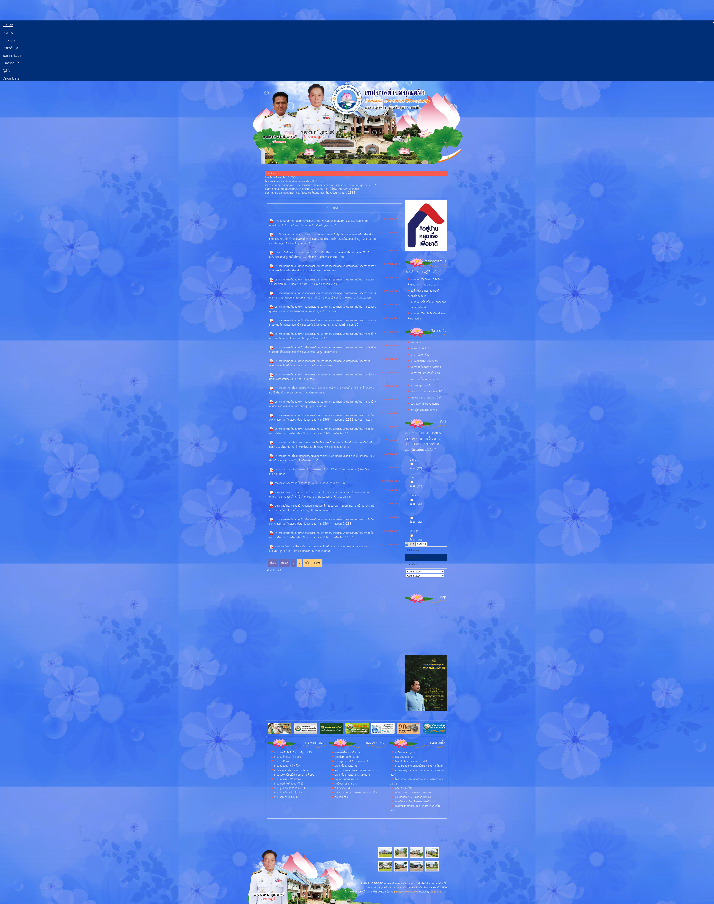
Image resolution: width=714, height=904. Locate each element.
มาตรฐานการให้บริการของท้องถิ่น (352, 761)
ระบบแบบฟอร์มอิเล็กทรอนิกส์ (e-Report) (295, 775)
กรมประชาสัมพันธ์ (404, 757)
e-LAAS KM (342, 788)
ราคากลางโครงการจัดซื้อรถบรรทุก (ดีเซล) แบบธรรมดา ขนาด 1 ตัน (310, 483)
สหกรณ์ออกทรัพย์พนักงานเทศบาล (352, 775)
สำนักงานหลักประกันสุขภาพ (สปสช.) (293, 770)
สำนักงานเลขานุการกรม (407, 752)
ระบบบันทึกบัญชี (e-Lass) (288, 757)
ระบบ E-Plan (281, 761)
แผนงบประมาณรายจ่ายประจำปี (426, 392)
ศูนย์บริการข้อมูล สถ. (346, 784)
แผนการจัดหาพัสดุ (420, 355)
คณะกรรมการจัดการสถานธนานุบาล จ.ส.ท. (357, 770)
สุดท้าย (317, 563)
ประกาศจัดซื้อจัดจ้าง (421, 349)
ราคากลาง (416, 342)
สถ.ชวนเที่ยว (341, 797)
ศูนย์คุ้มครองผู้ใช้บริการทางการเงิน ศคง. (416, 802)
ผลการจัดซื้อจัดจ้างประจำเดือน (427, 367)
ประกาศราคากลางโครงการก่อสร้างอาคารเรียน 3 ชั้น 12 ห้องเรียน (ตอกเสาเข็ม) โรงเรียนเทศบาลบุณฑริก (319, 472)
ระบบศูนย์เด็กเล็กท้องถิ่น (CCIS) (290, 788)
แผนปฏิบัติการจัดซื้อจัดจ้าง (425, 361)
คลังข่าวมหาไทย (403, 788)
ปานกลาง (414, 495)
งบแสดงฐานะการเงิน (421, 385)
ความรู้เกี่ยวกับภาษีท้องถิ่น (424, 410)
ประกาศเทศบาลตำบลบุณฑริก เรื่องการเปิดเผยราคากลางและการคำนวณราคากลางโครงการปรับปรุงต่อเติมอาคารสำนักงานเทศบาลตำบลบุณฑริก (322, 377)
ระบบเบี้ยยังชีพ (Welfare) (288, 779)
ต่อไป (307, 563)
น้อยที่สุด (414, 531)
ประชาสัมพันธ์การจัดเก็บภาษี (425, 404)
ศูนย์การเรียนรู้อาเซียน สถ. (348, 752)
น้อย (412, 513)
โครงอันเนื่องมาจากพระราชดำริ (411, 761)
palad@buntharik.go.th (406, 891)
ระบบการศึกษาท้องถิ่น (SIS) (288, 784)
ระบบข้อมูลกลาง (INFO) (287, 766)
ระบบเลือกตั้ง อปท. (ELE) (288, 793)
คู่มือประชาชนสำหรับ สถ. (347, 757)
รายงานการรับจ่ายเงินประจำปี (426, 398)
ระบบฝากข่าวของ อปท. (286, 797)
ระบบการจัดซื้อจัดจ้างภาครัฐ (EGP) (293, 752)
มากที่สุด (414, 460)
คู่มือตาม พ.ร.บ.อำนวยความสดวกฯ (413, 793)
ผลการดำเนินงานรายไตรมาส (425, 373)
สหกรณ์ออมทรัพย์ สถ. (346, 766)
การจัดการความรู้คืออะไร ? (423, 271)
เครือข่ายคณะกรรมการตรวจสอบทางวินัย (356, 793)
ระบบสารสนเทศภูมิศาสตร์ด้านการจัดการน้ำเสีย (419, 766)
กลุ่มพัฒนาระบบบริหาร (346, 779)
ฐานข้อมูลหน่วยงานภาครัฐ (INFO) (413, 797)
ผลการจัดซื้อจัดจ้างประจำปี (425, 379)
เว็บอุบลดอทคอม (438, 891)
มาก (412, 478)
